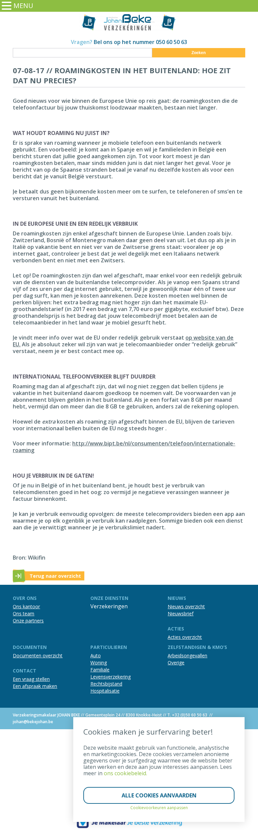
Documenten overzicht (37, 655)
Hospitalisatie (105, 691)
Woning (98, 662)
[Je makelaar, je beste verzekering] (129, 822)
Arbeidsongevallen (187, 655)
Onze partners (28, 620)
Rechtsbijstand (106, 684)
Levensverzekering (110, 676)
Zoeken (198, 52)
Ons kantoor (26, 606)
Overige (176, 662)
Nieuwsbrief (181, 613)
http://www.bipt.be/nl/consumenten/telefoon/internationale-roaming (124, 447)
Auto (95, 655)
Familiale (100, 669)
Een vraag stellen (31, 679)
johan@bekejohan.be (33, 722)
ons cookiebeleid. (125, 773)
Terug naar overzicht (55, 576)
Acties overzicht (185, 637)
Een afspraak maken (35, 686)
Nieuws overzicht (186, 606)
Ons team (23, 613)
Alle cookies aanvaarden (159, 795)
